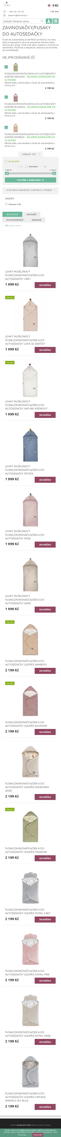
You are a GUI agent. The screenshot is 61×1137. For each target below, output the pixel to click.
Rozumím (37, 1134)
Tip (45, 166)
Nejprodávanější (15, 220)
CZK (52, 11)
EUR (56, 11)
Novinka (33, 166)
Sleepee (14, 204)
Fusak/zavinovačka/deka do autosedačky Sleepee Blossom (30, 107)
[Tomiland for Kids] (6, 4)
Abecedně (36, 220)
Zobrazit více (28, 154)
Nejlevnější (12, 214)
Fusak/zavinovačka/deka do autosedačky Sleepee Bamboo (30, 137)
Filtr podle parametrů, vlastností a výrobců (29, 190)
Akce (20, 166)
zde (28, 1134)
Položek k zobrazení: (30, 180)
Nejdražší (31, 214)
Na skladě (13, 161)
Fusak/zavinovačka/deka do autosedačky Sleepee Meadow (30, 76)
